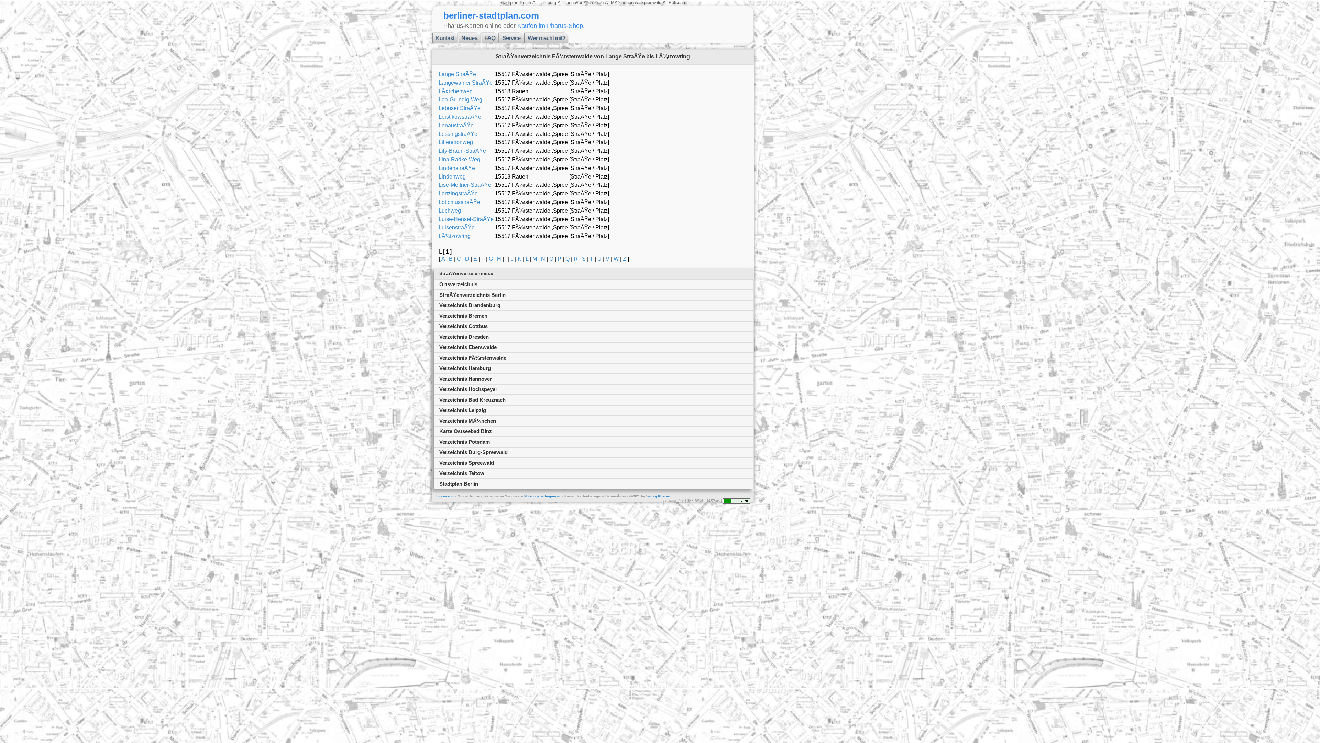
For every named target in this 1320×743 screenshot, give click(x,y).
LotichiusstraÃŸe (459, 202)
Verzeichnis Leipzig (462, 410)
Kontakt (445, 38)
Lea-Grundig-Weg (460, 100)
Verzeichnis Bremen (463, 316)
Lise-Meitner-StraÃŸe (465, 185)
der (466, 496)
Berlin (526, 2)
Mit (460, 496)
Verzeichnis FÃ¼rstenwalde (472, 358)
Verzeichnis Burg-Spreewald (473, 452)
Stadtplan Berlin (458, 484)
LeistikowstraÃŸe (460, 117)
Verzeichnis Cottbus (463, 326)
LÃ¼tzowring (455, 236)
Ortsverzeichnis (458, 284)
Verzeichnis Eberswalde (468, 347)
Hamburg (547, 2)
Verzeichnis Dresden (464, 337)
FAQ (489, 38)
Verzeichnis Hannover (465, 379)
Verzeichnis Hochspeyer (468, 389)
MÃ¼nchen (622, 2)
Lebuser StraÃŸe (460, 108)
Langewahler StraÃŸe (466, 83)
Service (511, 38)
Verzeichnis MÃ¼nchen (467, 421)
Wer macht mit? (546, 38)
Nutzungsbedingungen (542, 496)
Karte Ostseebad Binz (465, 431)
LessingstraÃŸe (458, 134)
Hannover (573, 2)
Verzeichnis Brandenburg (469, 305)
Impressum (445, 496)
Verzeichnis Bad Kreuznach (472, 400)
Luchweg (450, 211)
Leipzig (596, 2)
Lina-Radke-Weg (459, 159)
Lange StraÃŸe (457, 74)
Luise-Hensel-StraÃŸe (466, 219)
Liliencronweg (456, 142)
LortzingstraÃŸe (458, 193)
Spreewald (651, 2)
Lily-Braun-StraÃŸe (462, 151)
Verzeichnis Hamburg (465, 368)
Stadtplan (509, 2)
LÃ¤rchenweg (456, 91)
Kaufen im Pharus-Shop (550, 25)
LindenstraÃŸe (457, 168)
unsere (517, 496)
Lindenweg (452, 177)
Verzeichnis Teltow (461, 473)
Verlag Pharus (658, 496)
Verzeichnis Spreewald (466, 463)
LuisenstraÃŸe (457, 227)
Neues (469, 38)
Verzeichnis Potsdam (464, 442)
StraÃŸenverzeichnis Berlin (472, 295)
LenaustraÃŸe (456, 125)
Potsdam (676, 2)
